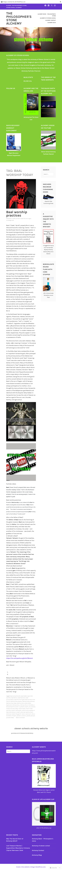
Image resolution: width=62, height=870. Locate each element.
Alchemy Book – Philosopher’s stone (47, 15)
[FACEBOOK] (45, 5)
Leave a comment (20, 717)
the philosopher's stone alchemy (19, 18)
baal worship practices (28, 701)
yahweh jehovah (30, 715)
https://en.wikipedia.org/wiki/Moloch (19, 658)
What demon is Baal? (14, 712)
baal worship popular (16, 701)
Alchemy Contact (50, 20)
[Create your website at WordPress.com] (31, 2)
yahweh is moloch (21, 715)
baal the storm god (26, 218)
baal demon (14, 697)
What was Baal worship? (26, 712)
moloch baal (21, 708)
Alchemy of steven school (48, 18)
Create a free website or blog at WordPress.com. (31, 867)
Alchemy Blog (52, 22)
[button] (21, 517)
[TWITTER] (52, 5)
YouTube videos (10, 717)
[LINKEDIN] (48, 5)
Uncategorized (10, 220)
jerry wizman (32, 706)
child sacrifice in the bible (26, 705)
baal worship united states (24, 703)
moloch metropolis (16, 710)
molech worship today (12, 708)
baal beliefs (24, 696)
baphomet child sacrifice (12, 705)
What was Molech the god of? (13, 714)
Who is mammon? (26, 714)
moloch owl (25, 710)
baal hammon (21, 697)
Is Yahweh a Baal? (23, 706)
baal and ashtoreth (15, 696)
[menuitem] (22, 672)
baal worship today (11, 703)
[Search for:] (48, 174)
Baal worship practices (16, 213)
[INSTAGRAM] (55, 5)
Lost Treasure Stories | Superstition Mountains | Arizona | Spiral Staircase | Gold (18, 848)
